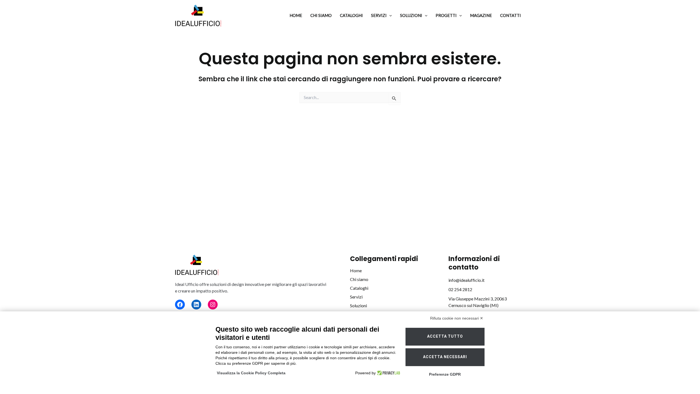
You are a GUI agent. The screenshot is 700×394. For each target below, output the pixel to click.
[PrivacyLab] (388, 373)
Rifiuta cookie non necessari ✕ (456, 318)
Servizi (356, 296)
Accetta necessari (445, 357)
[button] (389, 15)
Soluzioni (358, 305)
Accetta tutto (445, 336)
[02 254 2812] (460, 289)
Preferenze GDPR (445, 374)
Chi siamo (359, 279)
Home (356, 270)
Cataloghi (359, 288)
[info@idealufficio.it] (466, 280)
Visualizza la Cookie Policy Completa (251, 373)
